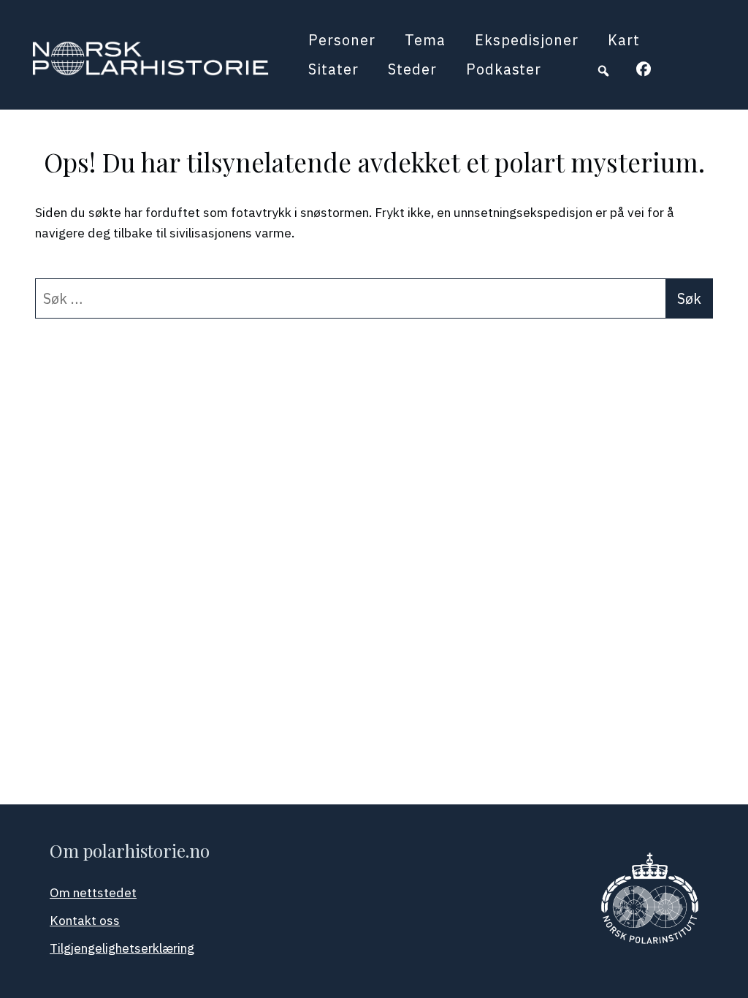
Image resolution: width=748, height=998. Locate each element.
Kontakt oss (85, 920)
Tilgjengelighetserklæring (122, 948)
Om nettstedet (93, 892)
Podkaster (504, 69)
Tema (425, 40)
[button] (603, 71)
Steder (412, 69)
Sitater (333, 69)
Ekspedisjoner (527, 40)
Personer (341, 40)
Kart (624, 40)
